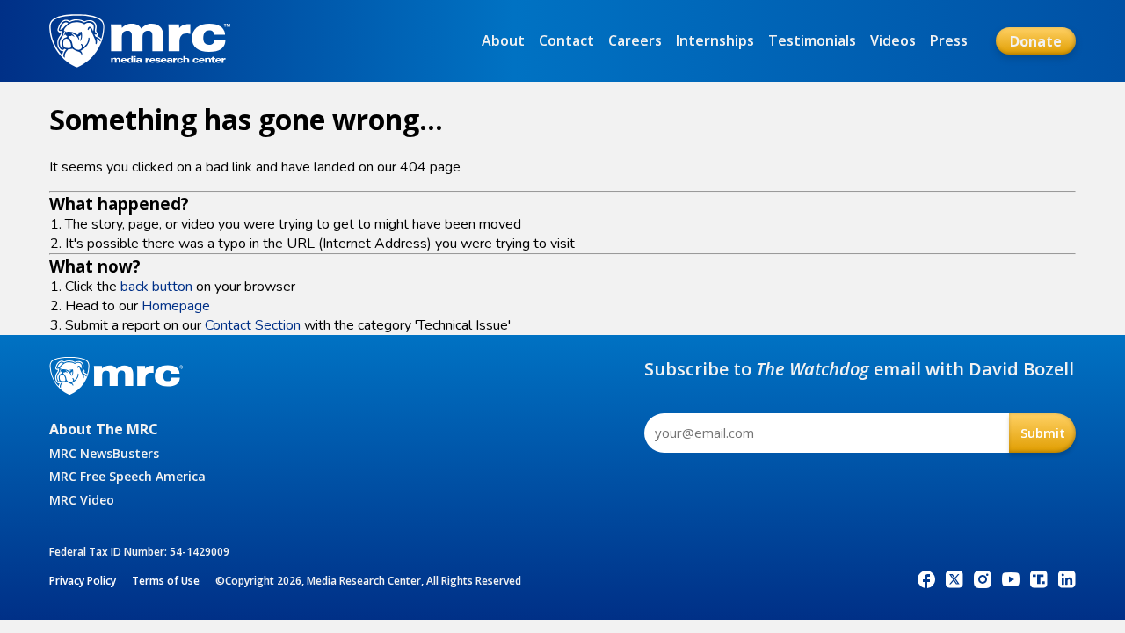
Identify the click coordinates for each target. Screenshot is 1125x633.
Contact (566, 40)
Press (949, 40)
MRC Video (81, 499)
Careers (635, 40)
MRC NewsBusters (104, 453)
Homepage (176, 306)
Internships (715, 40)
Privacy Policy (82, 580)
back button (156, 286)
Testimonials (812, 40)
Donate (1036, 41)
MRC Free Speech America (127, 476)
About (503, 40)
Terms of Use (166, 580)
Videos (893, 40)
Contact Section (253, 325)
